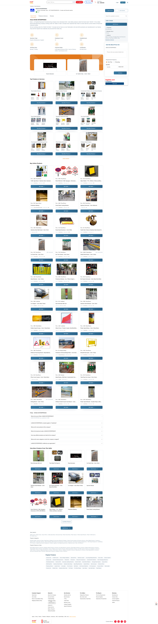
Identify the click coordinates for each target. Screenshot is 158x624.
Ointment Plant (101, 563)
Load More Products (66, 521)
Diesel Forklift (78, 561)
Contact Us (50, 605)
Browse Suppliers (99, 596)
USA (65, 616)
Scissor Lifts (48, 559)
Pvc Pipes (71, 568)
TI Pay (65, 598)
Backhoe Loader (81, 557)
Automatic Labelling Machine (68, 561)
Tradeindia (32, 6)
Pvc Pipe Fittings (77, 568)
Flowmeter (73, 559)
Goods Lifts (48, 568)
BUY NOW (41, 186)
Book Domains (67, 596)
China (36, 616)
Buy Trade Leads (83, 596)
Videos (113, 602)
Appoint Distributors (68, 606)
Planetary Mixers (49, 566)
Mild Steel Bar (49, 563)
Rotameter (67, 559)
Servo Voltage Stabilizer (64, 557)
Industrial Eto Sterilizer (91, 559)
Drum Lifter (100, 557)
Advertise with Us (67, 595)
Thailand (44, 616)
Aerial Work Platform (86, 561)
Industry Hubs (115, 596)
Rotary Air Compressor (81, 559)
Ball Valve (76, 566)
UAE (57, 616)
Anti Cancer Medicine (84, 566)
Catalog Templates (67, 604)
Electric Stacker (107, 557)
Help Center (34, 595)
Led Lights (63, 566)
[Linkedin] (118, 621)
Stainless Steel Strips (68, 563)
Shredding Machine (50, 561)
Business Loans (67, 602)
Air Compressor (93, 566)
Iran (68, 616)
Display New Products (84, 595)
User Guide (34, 596)
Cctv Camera (69, 566)
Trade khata (66, 600)
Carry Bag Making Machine (91, 557)
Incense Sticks (100, 566)
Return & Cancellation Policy (37, 598)
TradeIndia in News (51, 600)
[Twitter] (121, 621)
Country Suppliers (115, 598)
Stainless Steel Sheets (58, 563)
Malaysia (48, 616)
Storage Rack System (96, 561)
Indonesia (53, 616)
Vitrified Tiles (55, 568)
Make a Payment (51, 608)
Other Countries (73, 616)
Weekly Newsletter (51, 610)
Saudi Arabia (60, 616)
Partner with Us (51, 607)
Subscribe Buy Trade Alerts (85, 598)
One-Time (110, 62)
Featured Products (115, 600)
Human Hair (48, 557)
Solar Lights (107, 566)
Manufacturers (115, 595)
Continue (120, 72)
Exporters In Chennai (110, 39)
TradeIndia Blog (51, 598)
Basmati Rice (73, 557)
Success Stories (51, 596)
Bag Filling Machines (78, 563)
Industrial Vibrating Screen (58, 559)
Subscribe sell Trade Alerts (101, 598)
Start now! (115, 83)
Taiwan (40, 616)
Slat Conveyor (93, 563)
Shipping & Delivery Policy (37, 600)
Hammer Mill (58, 561)
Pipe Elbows (98, 568)
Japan (33, 616)
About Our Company (52, 595)
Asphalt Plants (86, 563)
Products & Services (43, 16)
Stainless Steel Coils (63, 568)
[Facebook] (115, 621)
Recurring (117, 62)
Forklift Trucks (55, 557)
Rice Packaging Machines (103, 559)
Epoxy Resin (104, 561)
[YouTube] (124, 621)
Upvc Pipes (85, 568)
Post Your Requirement (100, 595)
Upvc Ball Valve (92, 568)
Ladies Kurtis (57, 566)
